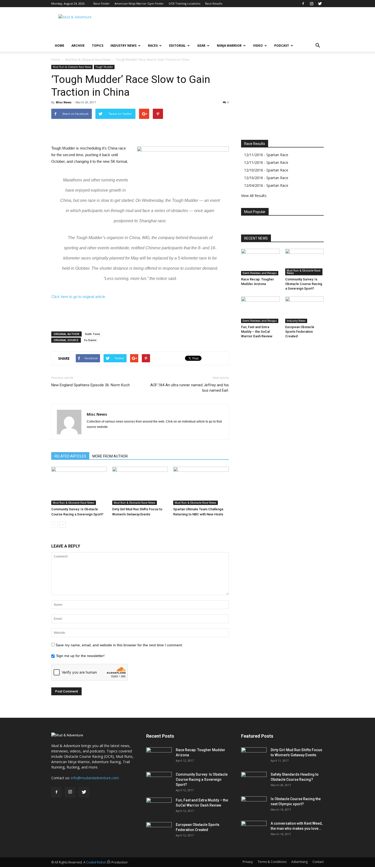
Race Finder (101, 3)
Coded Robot (96, 862)
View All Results (254, 195)
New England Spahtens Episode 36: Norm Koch (90, 385)
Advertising (299, 862)
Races (153, 45)
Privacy (248, 862)
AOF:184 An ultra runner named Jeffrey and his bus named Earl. (189, 388)
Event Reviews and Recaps (260, 273)
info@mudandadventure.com (95, 777)
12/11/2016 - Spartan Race (266, 154)
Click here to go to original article (78, 296)
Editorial (177, 45)
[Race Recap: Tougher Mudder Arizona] (260, 262)
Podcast (281, 45)
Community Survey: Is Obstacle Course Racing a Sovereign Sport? (303, 283)
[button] (317, 46)
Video (258, 45)
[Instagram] (311, 3)
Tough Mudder (104, 67)
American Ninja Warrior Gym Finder (139, 3)
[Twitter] (320, 3)
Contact (318, 862)
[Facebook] (303, 3)
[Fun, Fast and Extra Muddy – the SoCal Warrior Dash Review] (260, 309)
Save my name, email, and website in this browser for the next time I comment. (119, 645)
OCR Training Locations (184, 3)
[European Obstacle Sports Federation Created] (304, 309)
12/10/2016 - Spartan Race (266, 170)
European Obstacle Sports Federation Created (299, 331)
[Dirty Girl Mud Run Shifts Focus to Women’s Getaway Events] (140, 486)
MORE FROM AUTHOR (110, 456)
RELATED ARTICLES (70, 456)
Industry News (123, 45)
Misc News (63, 102)
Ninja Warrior (229, 45)
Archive (78, 45)
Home (59, 45)
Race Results (213, 3)
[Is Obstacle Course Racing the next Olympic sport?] (254, 805)
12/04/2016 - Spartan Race (266, 185)
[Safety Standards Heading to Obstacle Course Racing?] (254, 781)
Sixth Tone (92, 334)
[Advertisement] (231, 25)
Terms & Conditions (272, 862)
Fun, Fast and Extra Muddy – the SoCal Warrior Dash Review (256, 331)
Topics (97, 45)
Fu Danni (90, 340)
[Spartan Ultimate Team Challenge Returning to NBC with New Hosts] (201, 486)
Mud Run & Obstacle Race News (88, 59)
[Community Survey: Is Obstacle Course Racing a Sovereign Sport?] (79, 486)
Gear (201, 45)
